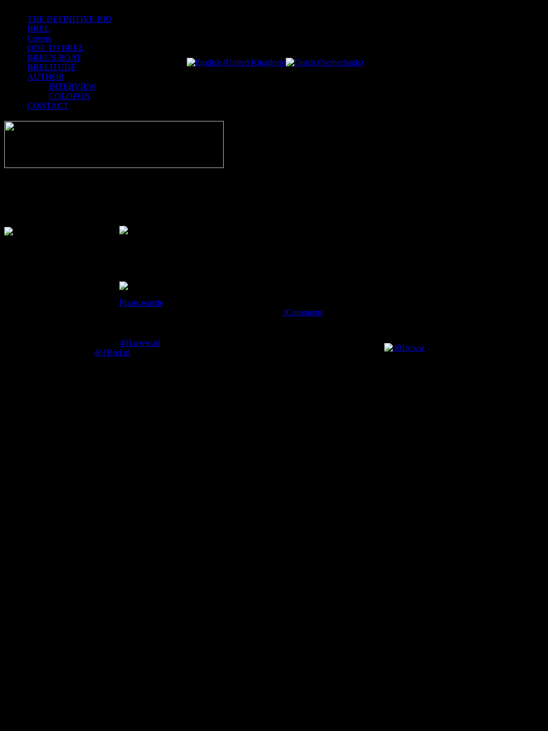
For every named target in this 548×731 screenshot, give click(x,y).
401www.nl (140, 342)
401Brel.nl (112, 352)
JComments (303, 312)
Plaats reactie (141, 302)
